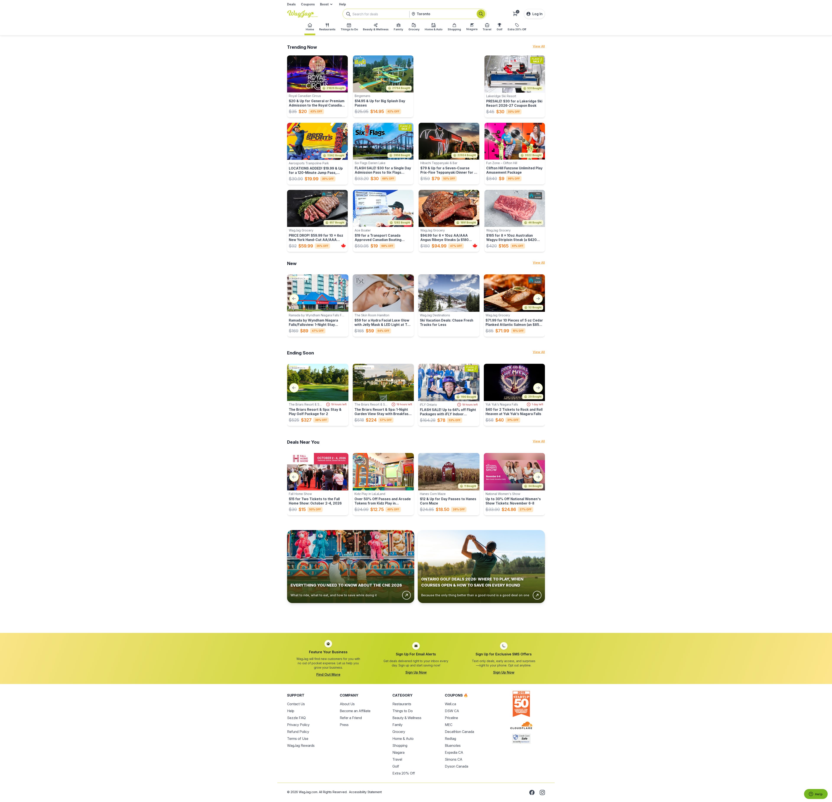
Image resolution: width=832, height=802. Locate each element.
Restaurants (401, 704)
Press (344, 725)
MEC (448, 725)
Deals (291, 4)
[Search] (481, 14)
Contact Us (296, 704)
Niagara (398, 752)
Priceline (451, 718)
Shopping (399, 745)
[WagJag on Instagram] (542, 792)
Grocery (398, 731)
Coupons (308, 4)
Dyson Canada (456, 766)
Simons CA (453, 759)
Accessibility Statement (365, 792)
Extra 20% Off (403, 773)
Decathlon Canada (459, 731)
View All (539, 46)
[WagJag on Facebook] (532, 792)
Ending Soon (300, 353)
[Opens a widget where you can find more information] (816, 794)
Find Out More (328, 674)
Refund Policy (298, 731)
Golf (395, 766)
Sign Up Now (416, 672)
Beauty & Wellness (406, 718)
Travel (397, 759)
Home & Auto (403, 738)
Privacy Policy (298, 725)
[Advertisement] (416, 614)
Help (342, 4)
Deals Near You (303, 442)
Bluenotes (453, 745)
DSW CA (452, 711)
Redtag (450, 738)
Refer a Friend (351, 718)
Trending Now (302, 47)
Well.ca (450, 704)
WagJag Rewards (301, 745)
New (292, 263)
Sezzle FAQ (296, 718)
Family (397, 725)
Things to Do (402, 711)
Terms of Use (297, 738)
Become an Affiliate (355, 711)
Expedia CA (454, 752)
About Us (347, 704)
